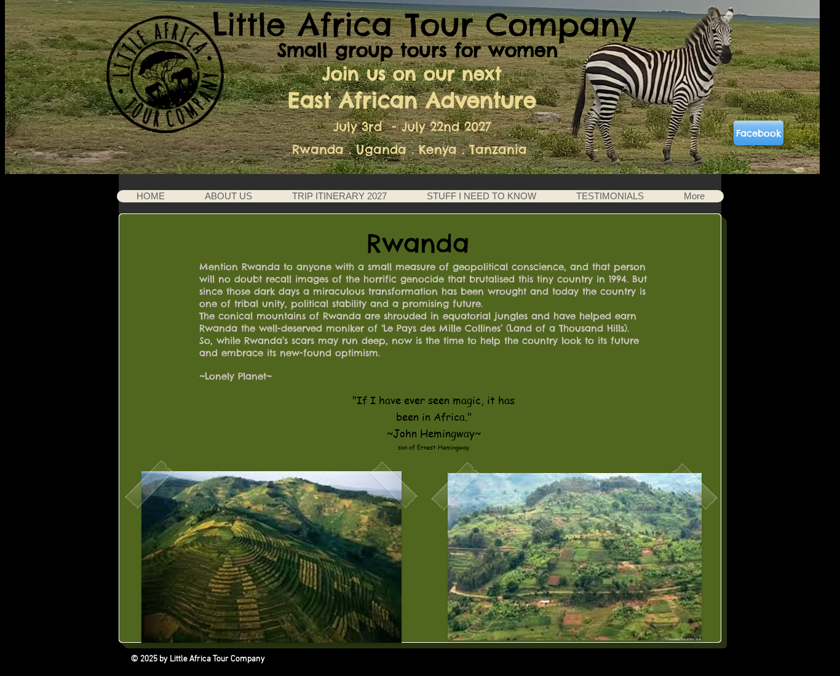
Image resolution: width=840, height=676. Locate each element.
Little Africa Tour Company (424, 24)
